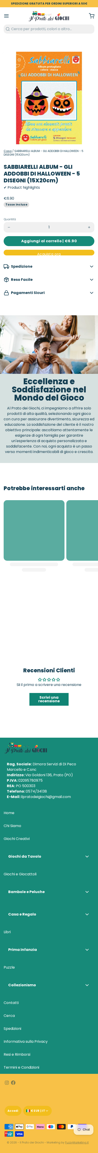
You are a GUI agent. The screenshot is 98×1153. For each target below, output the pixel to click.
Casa (8, 151)
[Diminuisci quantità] (9, 227)
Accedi (13, 1111)
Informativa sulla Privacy (26, 1041)
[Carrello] (89, 15)
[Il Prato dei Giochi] (48, 16)
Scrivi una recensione (49, 699)
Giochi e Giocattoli (20, 874)
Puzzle (9, 967)
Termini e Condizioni (21, 1067)
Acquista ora (49, 253)
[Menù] (8, 15)
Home (9, 812)
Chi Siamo (12, 825)
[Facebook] (13, 1082)
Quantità (10, 219)
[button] (49, 241)
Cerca (9, 1015)
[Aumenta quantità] (89, 227)
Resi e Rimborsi (17, 1054)
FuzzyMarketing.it (77, 1142)
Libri (7, 932)
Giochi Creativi (17, 838)
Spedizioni (12, 1028)
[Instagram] (7, 1082)
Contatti (11, 1002)
